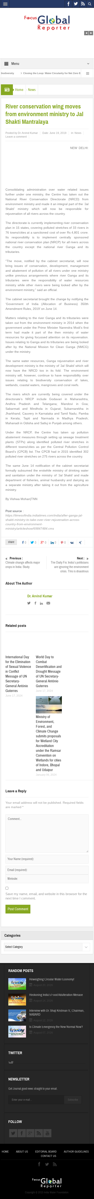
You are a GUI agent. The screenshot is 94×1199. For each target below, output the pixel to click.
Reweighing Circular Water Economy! (51, 979)
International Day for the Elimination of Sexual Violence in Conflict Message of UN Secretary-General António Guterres (18, 674)
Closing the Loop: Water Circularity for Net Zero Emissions (46, 73)
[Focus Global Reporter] (47, 23)
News (32, 89)
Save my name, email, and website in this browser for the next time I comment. (46, 896)
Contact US (48, 1156)
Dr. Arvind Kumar (28, 133)
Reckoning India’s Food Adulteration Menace (56, 995)
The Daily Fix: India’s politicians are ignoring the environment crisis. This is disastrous (70, 564)
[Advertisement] (47, 36)
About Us (22, 1151)
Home (19, 89)
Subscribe (73, 1099)
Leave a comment (16, 136)
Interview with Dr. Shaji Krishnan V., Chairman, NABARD (56, 1013)
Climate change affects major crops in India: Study (22, 562)
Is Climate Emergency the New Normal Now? (56, 1027)
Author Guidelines (76, 1151)
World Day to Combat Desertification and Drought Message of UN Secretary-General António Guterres (49, 671)
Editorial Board (46, 1151)
